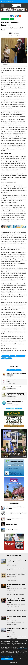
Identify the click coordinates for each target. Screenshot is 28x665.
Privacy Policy (9, 656)
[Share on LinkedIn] (18, 15)
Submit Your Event (10, 408)
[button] (14, 662)
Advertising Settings (5, 655)
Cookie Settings (4, 656)
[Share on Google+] (16, 15)
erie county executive (20, 356)
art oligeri (12, 356)
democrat (9, 358)
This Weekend (18, 370)
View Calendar (18, 408)
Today (8, 370)
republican (4, 358)
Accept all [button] (7, 658)
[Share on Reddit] (20, 15)
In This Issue (24, 456)
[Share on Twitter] (13, 15)
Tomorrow (12, 370)
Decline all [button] (20, 658)
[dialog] (14, 652)
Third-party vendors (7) (22, 648)
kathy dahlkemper (5, 356)
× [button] (26, 640)
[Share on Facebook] (11, 15)
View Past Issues (5, 456)
